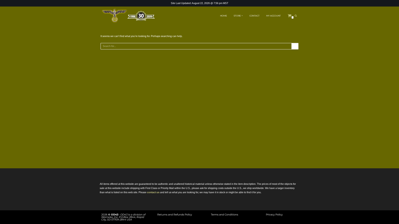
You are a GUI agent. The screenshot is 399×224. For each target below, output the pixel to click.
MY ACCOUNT (273, 15)
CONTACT (254, 15)
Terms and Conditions (224, 214)
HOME (223, 15)
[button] (242, 15)
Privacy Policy (274, 214)
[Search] (296, 15)
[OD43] (129, 16)
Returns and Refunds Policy (174, 214)
